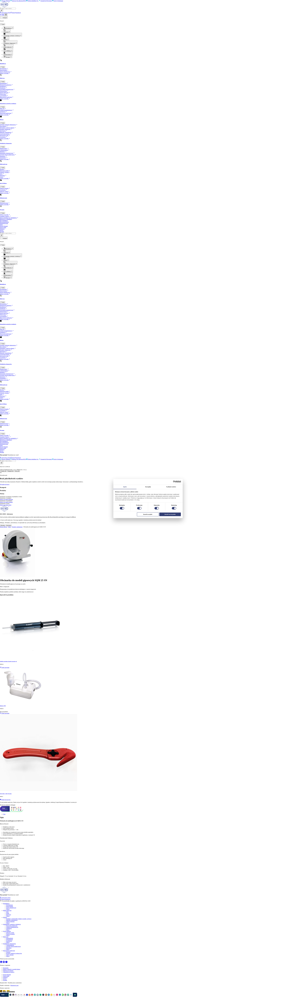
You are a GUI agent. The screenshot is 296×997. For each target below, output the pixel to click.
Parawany (8, 914)
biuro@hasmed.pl (16, 12)
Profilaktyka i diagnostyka (6, 143)
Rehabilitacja (3, 63)
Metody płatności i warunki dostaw (11, 969)
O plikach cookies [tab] (171, 486)
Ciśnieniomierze (10, 945)
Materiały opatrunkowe (11, 920)
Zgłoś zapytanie (5, 667)
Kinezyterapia (9, 906)
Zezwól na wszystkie (170, 514)
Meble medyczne (3, 164)
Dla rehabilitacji (4, 220)
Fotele (7, 913)
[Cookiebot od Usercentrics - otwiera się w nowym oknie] (174, 482)
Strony (17, 471)
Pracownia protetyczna (11, 925)
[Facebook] (6, 962)
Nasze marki (3, 227)
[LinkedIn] (1, 962)
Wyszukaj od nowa (4, 484)
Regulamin (5, 968)
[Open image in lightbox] (17, 576)
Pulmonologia (9, 938)
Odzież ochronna (10, 921)
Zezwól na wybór (147, 514)
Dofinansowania (3, 197)
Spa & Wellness (3, 183)
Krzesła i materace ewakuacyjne (14, 953)
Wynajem (2, 209)
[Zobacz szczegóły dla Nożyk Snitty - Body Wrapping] (38, 790)
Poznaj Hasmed (4, 226)
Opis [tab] (4, 814)
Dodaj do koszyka (5, 799)
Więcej (7, 909)
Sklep (9, 527)
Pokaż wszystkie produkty (6, 502)
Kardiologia (9, 941)
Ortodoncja (9, 928)
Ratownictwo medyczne (9, 950)
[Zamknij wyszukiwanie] (1, 10)
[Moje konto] (1, 15)
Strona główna (3, 527)
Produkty (3, 471)
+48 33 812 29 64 (6, 12)
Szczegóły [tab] (148, 486)
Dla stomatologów (4, 222)
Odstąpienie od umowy (8, 972)
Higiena (1, 119)
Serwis (1, 230)
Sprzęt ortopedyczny (11, 907)
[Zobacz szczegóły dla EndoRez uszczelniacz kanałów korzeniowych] (31, 658)
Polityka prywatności (8, 970)
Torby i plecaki (9, 954)
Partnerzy (2, 229)
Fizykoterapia (9, 905)
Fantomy (8, 952)
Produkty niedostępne (17, 527)
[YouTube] (4, 962)
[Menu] (5, 14)
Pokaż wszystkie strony (5, 505)
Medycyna (2, 78)
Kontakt (2, 231)
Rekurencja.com (14, 985)
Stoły (7, 912)
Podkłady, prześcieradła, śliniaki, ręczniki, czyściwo (18, 918)
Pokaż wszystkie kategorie (6, 499)
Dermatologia (9, 939)
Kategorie (10, 471)
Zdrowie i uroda (10, 932)
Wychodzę (8, 525)
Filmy (1, 224)
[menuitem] (8, 27)
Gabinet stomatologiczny (12, 927)
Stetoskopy (9, 948)
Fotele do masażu (10, 934)
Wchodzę (3, 525)
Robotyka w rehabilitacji (6, 219)
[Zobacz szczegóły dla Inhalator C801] (22, 702)
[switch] (139, 508)
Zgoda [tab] (125, 486)
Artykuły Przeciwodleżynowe (13, 946)
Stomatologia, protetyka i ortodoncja (8, 103)
